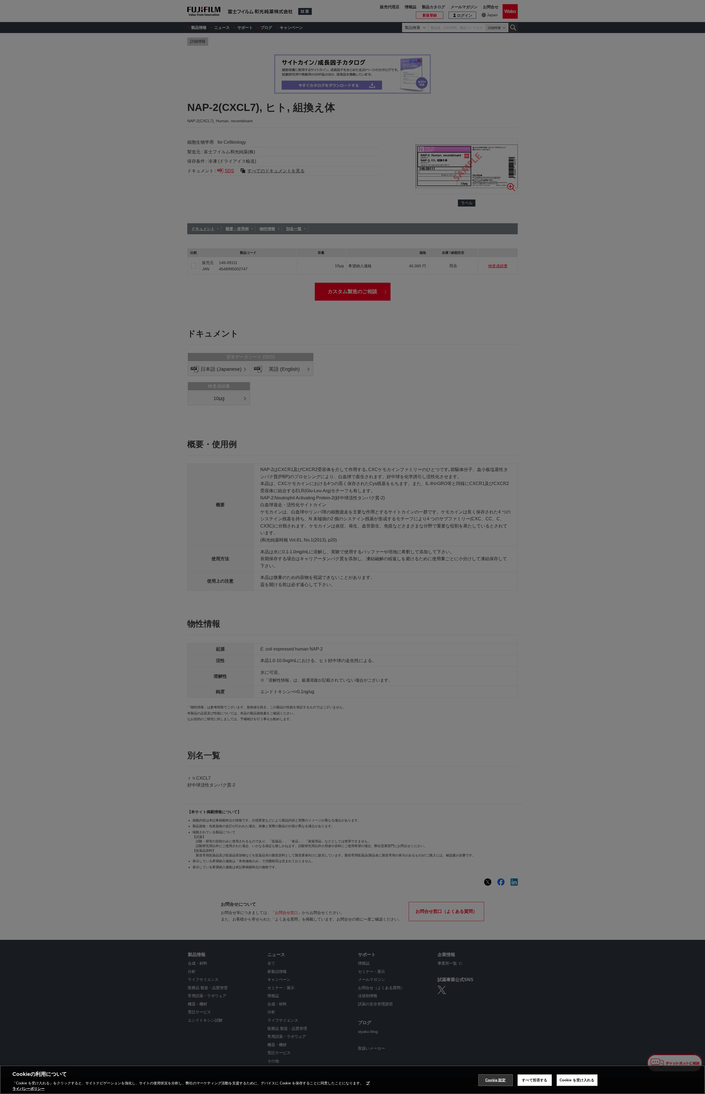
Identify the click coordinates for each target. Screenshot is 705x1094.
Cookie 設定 (495, 1080)
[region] (352, 1079)
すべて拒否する (534, 1080)
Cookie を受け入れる (577, 1080)
